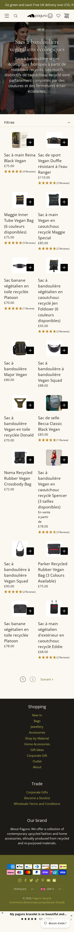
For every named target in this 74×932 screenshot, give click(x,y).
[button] (20, 171)
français (20, 889)
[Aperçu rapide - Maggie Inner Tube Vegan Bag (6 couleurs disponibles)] (30, 202)
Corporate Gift (37, 755)
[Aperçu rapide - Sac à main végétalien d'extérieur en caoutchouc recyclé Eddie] (64, 611)
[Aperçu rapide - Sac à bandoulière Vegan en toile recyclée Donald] (30, 405)
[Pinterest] (43, 880)
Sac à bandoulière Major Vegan (15, 368)
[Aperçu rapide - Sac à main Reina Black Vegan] (30, 142)
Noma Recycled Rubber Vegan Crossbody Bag (18, 478)
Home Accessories (37, 744)
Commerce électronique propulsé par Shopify (37, 902)
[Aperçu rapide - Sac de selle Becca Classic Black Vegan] (64, 405)
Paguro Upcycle (41, 898)
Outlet (37, 761)
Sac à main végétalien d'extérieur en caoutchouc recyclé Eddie (51, 635)
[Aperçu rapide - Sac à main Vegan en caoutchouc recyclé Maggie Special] (64, 202)
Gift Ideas (37, 750)
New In (37, 715)
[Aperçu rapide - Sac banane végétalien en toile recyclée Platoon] (30, 267)
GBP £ (55, 890)
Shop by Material (37, 738)
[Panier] (66, 16)
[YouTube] (48, 880)
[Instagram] (20, 880)
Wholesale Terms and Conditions (37, 804)
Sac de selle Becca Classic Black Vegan (50, 423)
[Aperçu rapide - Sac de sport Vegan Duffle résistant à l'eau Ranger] (64, 142)
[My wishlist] (58, 16)
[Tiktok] (37, 880)
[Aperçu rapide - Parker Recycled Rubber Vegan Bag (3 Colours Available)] (64, 551)
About (37, 767)
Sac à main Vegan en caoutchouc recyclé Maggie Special (51, 226)
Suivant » (46, 679)
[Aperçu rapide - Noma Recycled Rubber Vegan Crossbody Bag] (30, 460)
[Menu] (6, 15)
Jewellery (37, 727)
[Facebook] (25, 880)
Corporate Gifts (37, 792)
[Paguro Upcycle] (37, 16)
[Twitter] (31, 880)
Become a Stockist (37, 798)
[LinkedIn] (54, 880)
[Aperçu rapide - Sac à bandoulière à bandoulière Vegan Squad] (64, 350)
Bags (37, 721)
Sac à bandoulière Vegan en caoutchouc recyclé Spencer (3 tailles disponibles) (52, 489)
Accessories (37, 732)
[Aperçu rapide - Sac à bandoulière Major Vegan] (30, 350)
